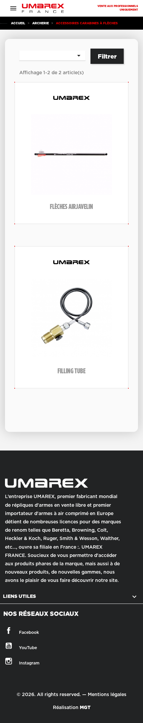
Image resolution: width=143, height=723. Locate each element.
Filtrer (107, 56)
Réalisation (71, 707)
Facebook (11, 630)
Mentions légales (107, 694)
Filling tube (71, 371)
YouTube (11, 645)
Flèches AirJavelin (71, 206)
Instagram (11, 661)
